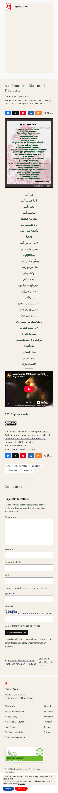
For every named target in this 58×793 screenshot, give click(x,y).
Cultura (10, 100)
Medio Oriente (43, 100)
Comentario (11, 517)
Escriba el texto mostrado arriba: (35, 613)
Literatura (32, 100)
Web (7, 575)
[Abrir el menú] (51, 6)
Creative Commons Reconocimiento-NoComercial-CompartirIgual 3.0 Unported (29, 438)
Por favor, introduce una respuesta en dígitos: (27, 588)
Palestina (34, 103)
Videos (42, 103)
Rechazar (21, 789)
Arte (8, 466)
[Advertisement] (29, 43)
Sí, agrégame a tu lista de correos (23, 625)
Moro (25, 96)
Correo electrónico (15, 562)
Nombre (9, 549)
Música (8, 103)
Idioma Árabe (21, 100)
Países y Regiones (20, 103)
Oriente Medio (12, 470)
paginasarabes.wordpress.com (20, 449)
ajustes (21, 783)
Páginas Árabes (21, 6)
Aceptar (8, 789)
